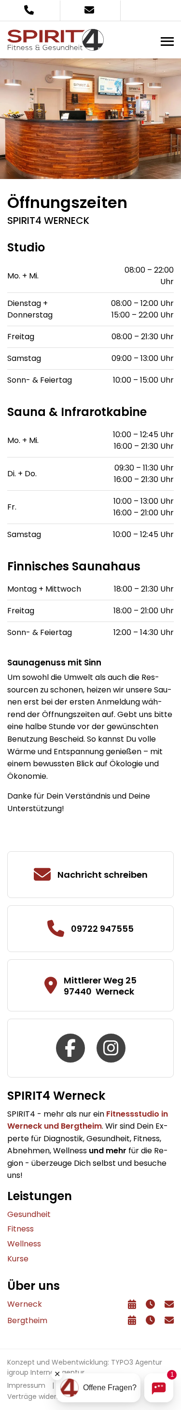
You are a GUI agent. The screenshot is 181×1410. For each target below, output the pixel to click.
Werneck (24, 1304)
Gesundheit (29, 1214)
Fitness (20, 1228)
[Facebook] (71, 1047)
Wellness (24, 1243)
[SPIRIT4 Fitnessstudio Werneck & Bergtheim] (55, 39)
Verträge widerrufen (41, 1396)
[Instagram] (111, 1047)
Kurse (17, 1258)
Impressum (26, 1385)
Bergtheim (27, 1320)
